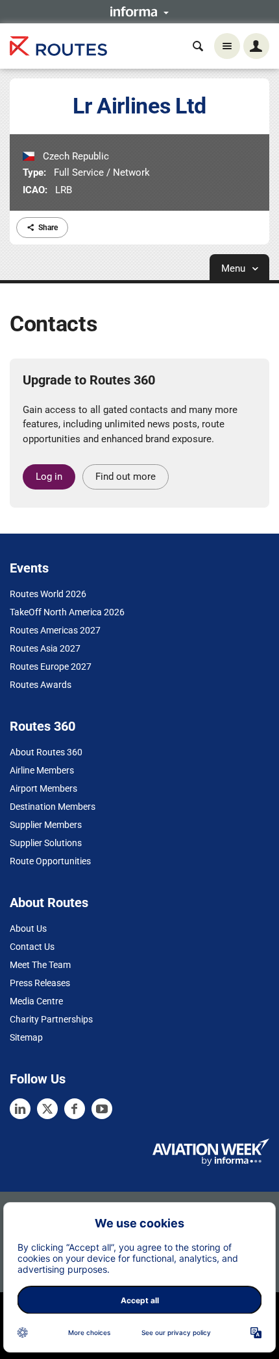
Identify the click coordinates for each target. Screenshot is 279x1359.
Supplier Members (46, 825)
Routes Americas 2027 (55, 630)
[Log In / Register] (256, 46)
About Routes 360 (46, 752)
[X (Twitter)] (47, 1108)
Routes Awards (40, 685)
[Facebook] (74, 1108)
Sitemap (26, 1037)
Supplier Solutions (46, 843)
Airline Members (42, 770)
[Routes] (58, 46)
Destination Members (52, 806)
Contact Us (32, 946)
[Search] (198, 46)
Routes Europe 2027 (50, 666)
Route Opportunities (50, 861)
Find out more (125, 476)
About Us (28, 928)
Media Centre (36, 1001)
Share (48, 227)
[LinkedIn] (20, 1108)
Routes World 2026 (48, 594)
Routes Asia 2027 (45, 648)
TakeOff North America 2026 (67, 612)
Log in (49, 476)
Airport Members (43, 788)
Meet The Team (40, 965)
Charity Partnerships (51, 1019)
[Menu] (227, 46)
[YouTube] (101, 1108)
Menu (234, 268)
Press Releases (40, 983)
